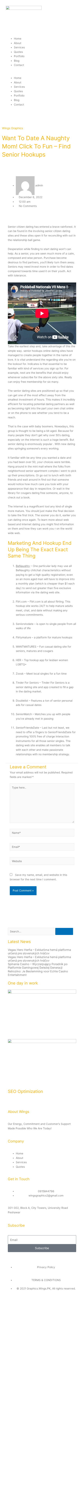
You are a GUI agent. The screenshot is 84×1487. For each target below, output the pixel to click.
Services (19, 47)
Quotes (18, 51)
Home (17, 38)
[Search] (64, 931)
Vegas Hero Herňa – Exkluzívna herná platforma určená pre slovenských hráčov (39, 951)
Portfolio (19, 56)
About (17, 43)
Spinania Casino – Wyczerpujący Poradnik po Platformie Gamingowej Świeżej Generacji (38, 965)
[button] (42, 73)
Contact (19, 65)
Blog (16, 60)
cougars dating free (33, 492)
